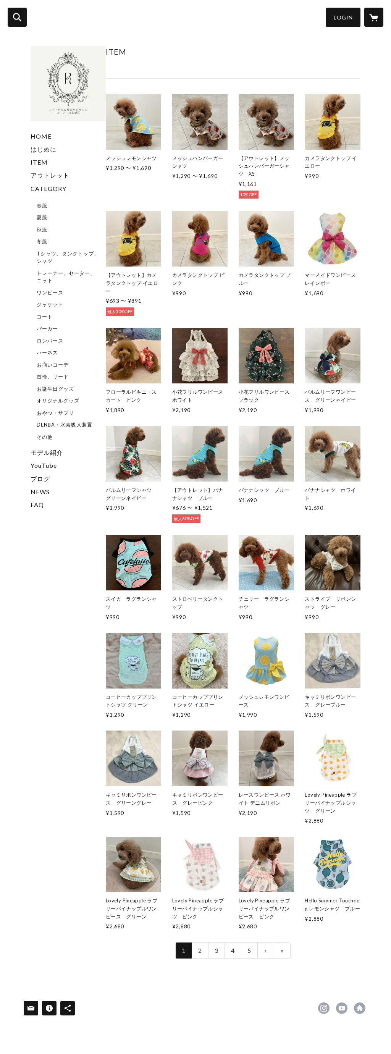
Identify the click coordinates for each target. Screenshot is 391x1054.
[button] (343, 17)
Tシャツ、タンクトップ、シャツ (68, 257)
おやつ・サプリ (55, 413)
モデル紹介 (47, 452)
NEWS (40, 491)
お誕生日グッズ (55, 389)
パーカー (47, 328)
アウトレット (50, 175)
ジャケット (50, 304)
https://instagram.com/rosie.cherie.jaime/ (324, 1008)
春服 (42, 205)
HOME (41, 136)
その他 (45, 437)
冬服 (42, 241)
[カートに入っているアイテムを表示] (373, 17)
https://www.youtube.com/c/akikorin (341, 1008)
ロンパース (50, 341)
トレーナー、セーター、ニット (66, 277)
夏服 (42, 217)
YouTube (44, 465)
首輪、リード (53, 376)
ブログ (40, 478)
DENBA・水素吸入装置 (64, 425)
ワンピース (50, 292)
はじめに (44, 149)
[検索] (17, 17)
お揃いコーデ (53, 365)
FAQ (37, 504)
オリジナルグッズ (58, 401)
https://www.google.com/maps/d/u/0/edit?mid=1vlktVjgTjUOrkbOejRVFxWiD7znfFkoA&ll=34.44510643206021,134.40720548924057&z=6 (359, 1008)
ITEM (39, 162)
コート (45, 317)
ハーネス (47, 352)
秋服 (42, 229)
